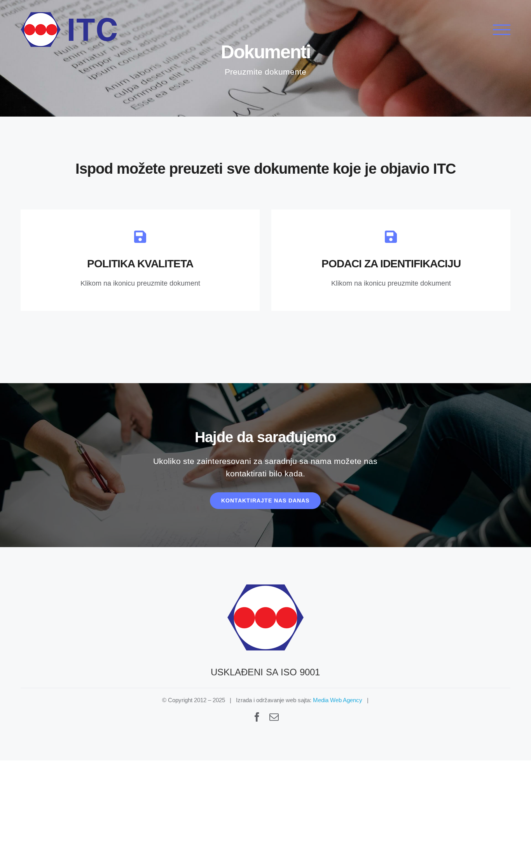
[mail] (274, 717)
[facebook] (257, 717)
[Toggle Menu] (501, 29)
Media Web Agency (337, 700)
